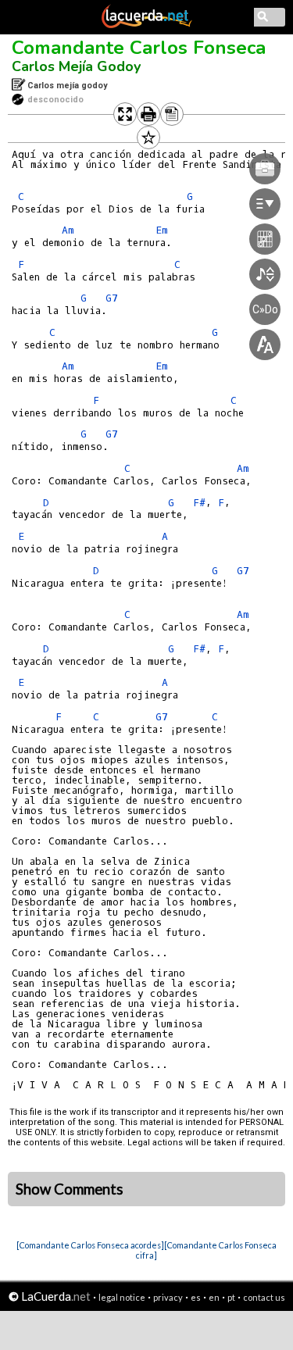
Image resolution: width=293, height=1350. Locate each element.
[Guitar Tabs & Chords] (147, 25)
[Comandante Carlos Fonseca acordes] (90, 1245)
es (196, 1297)
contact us (264, 1297)
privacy (168, 1297)
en (214, 1297)
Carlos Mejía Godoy (76, 66)
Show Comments (69, 1189)
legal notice (121, 1297)
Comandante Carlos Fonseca (139, 47)
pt (231, 1297)
